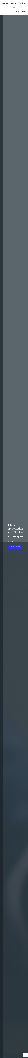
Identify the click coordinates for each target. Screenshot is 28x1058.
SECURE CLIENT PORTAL (21, 11)
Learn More (15, 547)
